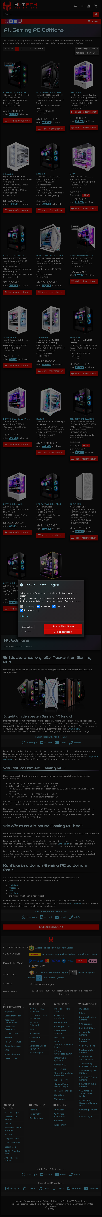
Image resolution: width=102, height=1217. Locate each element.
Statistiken (61, 606)
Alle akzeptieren (63, 632)
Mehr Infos (24, 616)
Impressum (26, 631)
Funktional (45, 606)
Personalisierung (31, 610)
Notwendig (29, 606)
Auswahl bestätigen (63, 626)
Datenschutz (27, 627)
